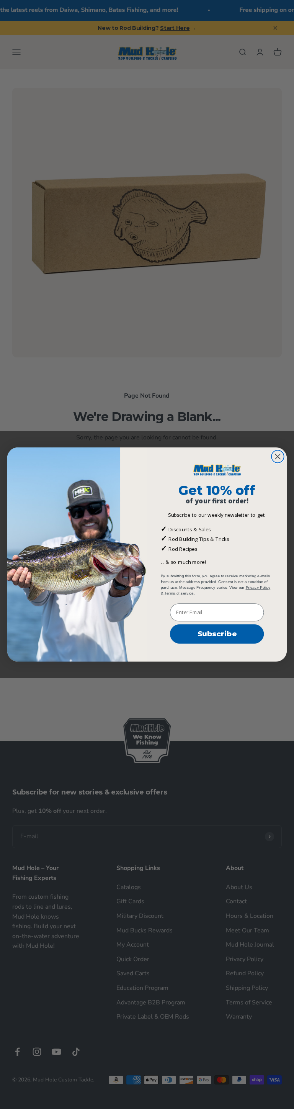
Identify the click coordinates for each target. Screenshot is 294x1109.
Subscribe (217, 634)
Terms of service (179, 593)
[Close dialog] (277, 456)
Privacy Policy (258, 587)
